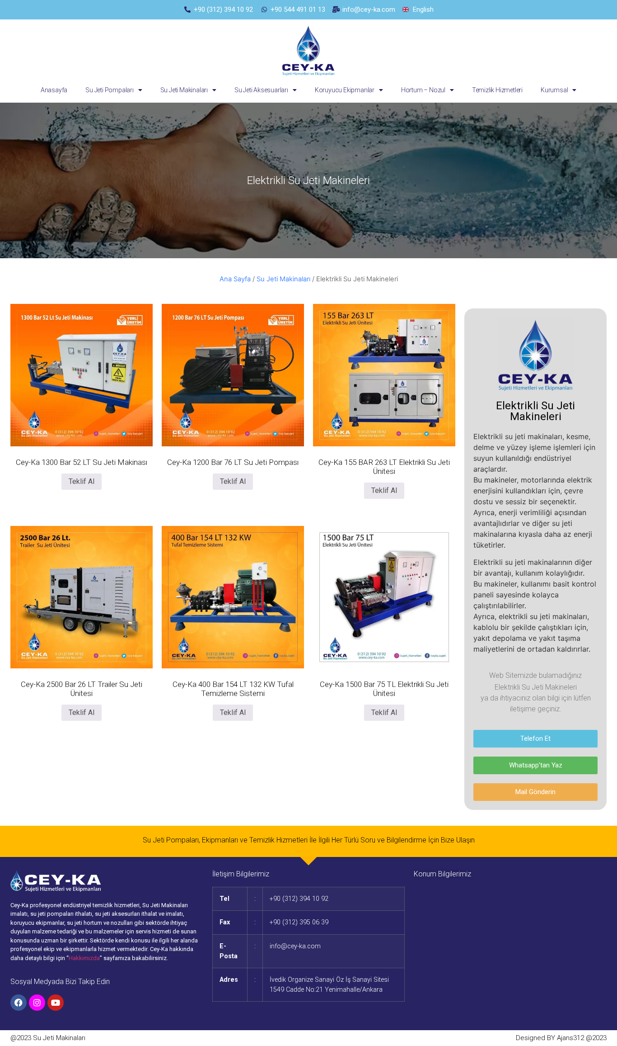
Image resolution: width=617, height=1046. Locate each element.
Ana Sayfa (235, 279)
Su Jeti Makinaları (184, 90)
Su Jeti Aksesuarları (261, 90)
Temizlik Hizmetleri (497, 90)
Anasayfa (54, 90)
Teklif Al (81, 481)
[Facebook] (18, 1002)
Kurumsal (554, 90)
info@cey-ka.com (295, 946)
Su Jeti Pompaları (109, 90)
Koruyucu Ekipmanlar (344, 90)
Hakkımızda (84, 958)
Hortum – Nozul (423, 90)
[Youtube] (55, 1002)
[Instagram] (37, 1002)
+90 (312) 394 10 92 (299, 899)
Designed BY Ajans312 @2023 (561, 1038)
